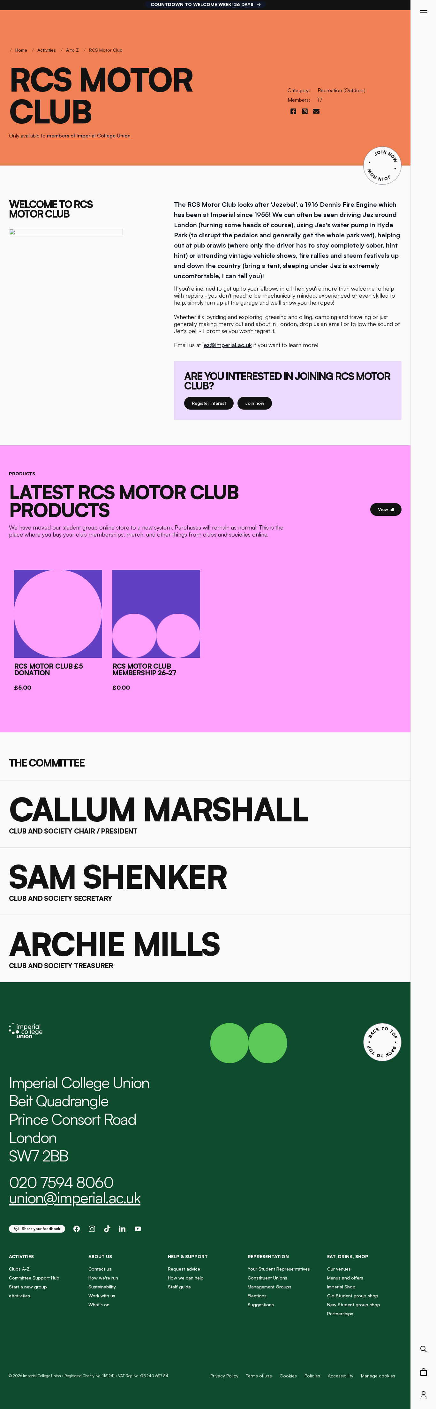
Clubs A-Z (19, 1269)
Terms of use (259, 1375)
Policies (312, 1375)
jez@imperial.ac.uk (227, 344)
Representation (268, 1256)
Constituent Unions (267, 1277)
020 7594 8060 (61, 1182)
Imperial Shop (341, 1286)
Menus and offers (345, 1277)
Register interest (213, 403)
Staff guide (179, 1286)
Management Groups (269, 1286)
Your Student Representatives (279, 1269)
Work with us (101, 1295)
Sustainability (102, 1286)
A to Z (72, 50)
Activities (46, 50)
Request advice (184, 1269)
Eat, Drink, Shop (347, 1256)
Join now (258, 403)
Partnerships (340, 1313)
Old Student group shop (352, 1295)
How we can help (186, 1277)
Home (21, 50)
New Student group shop (353, 1304)
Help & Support (188, 1256)
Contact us (99, 1269)
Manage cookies (378, 1375)
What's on (98, 1304)
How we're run (103, 1277)
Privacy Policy (224, 1375)
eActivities (19, 1295)
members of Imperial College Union (89, 135)
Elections (257, 1295)
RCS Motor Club (106, 50)
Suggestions (261, 1304)
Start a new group (28, 1286)
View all (390, 509)
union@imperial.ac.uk (74, 1197)
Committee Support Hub (34, 1277)
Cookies (288, 1375)
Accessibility (340, 1375)
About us (100, 1256)
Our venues (339, 1269)
